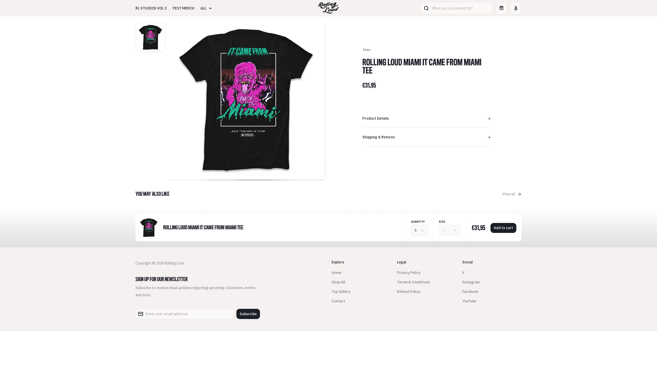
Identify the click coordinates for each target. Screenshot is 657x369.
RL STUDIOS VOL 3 (151, 8)
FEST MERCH (183, 8)
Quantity (418, 221)
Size (442, 221)
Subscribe (248, 314)
